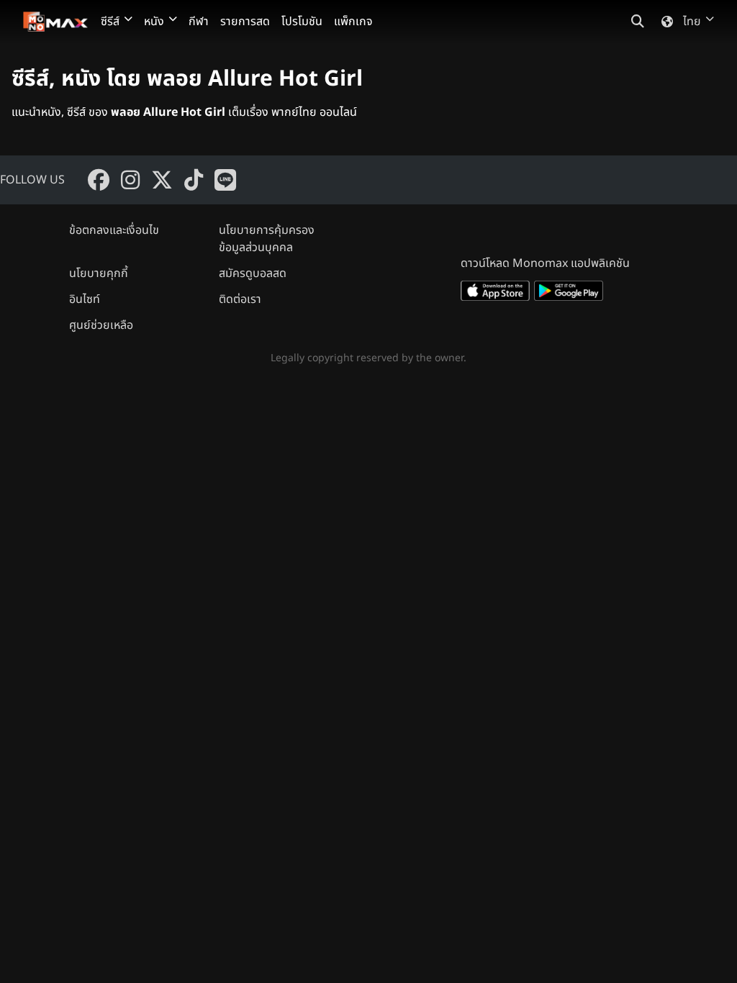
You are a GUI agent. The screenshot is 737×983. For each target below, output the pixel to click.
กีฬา (199, 21)
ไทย (692, 21)
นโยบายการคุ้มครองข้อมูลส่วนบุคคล (267, 239)
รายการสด (245, 21)
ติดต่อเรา (240, 299)
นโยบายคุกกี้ (98, 273)
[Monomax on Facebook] (98, 180)
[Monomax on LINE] (225, 180)
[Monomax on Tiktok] (193, 180)
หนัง (154, 21)
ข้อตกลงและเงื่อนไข (114, 230)
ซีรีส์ (110, 21)
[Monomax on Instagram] (130, 180)
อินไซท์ (84, 299)
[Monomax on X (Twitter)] (162, 180)
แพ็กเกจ (353, 21)
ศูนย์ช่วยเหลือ (101, 325)
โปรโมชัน (301, 21)
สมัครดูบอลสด (252, 273)
